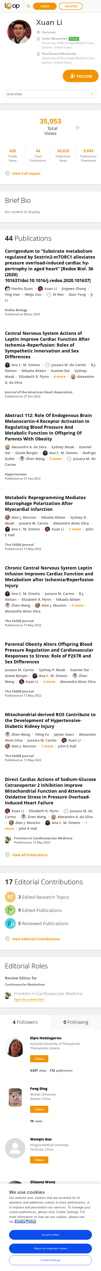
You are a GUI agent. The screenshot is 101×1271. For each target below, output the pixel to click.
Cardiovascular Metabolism (25, 984)
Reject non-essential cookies (50, 1248)
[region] (50, 1227)
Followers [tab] (25, 1022)
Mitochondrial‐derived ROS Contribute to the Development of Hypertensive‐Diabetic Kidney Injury (50, 720)
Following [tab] (75, 1022)
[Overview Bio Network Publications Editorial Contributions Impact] (50, 94)
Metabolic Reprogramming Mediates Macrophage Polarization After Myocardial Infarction (45, 503)
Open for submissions (29, 999)
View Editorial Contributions (36, 939)
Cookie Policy (25, 1221)
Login (44, 6)
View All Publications (30, 855)
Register (71, 6)
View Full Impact (26, 173)
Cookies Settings (50, 1260)
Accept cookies (50, 1234)
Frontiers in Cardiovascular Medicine (48, 993)
